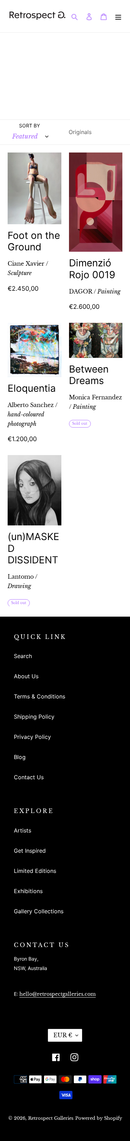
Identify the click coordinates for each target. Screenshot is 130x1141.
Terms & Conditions (39, 696)
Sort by (29, 125)
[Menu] (118, 16)
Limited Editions (35, 870)
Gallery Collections (38, 911)
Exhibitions (28, 891)
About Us (26, 676)
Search (23, 655)
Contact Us (29, 777)
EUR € (62, 1035)
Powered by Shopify (98, 1118)
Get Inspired (30, 850)
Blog (20, 756)
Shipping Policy (34, 716)
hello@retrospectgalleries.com (57, 994)
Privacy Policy (32, 736)
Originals (80, 131)
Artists (22, 830)
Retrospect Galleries (50, 1118)
